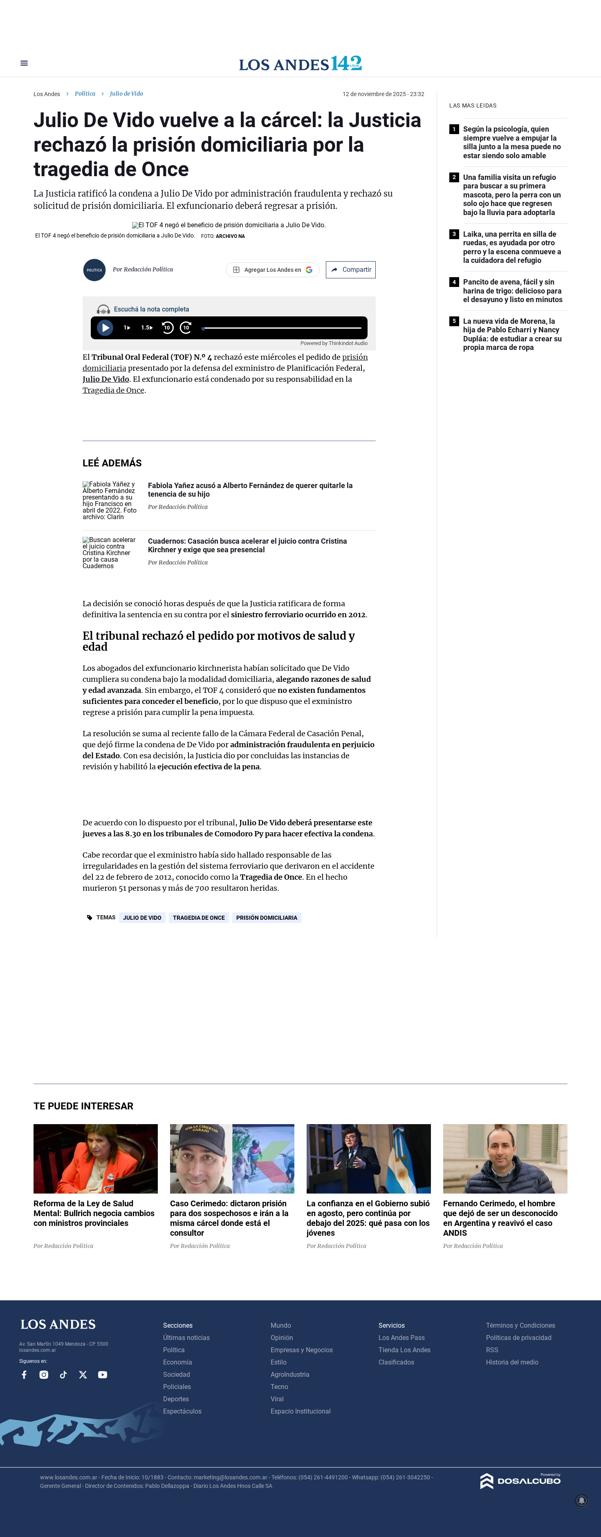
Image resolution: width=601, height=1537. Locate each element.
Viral (277, 1399)
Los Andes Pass (402, 1338)
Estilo (279, 1362)
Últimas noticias (186, 1338)
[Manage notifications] (581, 1500)
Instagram (44, 1375)
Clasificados (396, 1362)
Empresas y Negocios (302, 1350)
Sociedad (176, 1374)
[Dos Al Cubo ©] (520, 1487)
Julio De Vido (106, 379)
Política (85, 93)
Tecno (279, 1387)
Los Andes (47, 94)
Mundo (281, 1325)
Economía (177, 1362)
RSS (492, 1350)
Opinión (282, 1338)
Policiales (177, 1387)
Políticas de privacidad (519, 1338)
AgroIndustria (290, 1374)
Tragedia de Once (113, 390)
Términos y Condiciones (520, 1325)
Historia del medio (512, 1362)
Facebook (24, 1375)
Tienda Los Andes (405, 1350)
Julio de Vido (142, 917)
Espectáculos (182, 1411)
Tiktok (63, 1375)
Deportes (176, 1399)
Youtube (103, 1375)
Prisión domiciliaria (266, 917)
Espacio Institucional (301, 1411)
